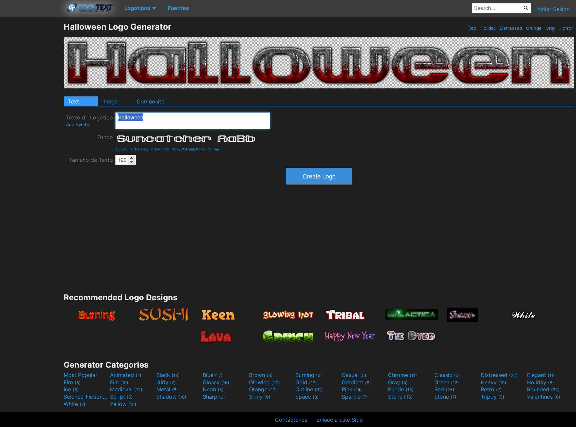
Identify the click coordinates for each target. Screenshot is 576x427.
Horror (566, 28)
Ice (71, 389)
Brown (261, 375)
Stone (445, 396)
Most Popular (80, 375)
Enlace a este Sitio (339, 419)
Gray (550, 28)
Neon (213, 389)
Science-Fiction (86, 396)
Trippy (492, 396)
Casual (354, 375)
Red (472, 28)
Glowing (264, 382)
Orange (263, 389)
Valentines (543, 396)
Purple (401, 389)
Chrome (402, 375)
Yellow (123, 404)
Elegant (541, 375)
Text (73, 101)
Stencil (400, 396)
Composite (150, 101)
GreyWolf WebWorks (188, 149)
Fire (72, 382)
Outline (213, 149)
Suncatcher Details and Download (142, 149)
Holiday (488, 28)
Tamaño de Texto (91, 159)
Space (307, 396)
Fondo (105, 137)
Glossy (216, 382)
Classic (447, 375)
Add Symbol (78, 124)
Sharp (214, 396)
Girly (166, 382)
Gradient (356, 382)
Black (168, 375)
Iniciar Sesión (553, 9)
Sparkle (355, 396)
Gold (306, 382)
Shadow (171, 396)
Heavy (493, 382)
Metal (167, 389)
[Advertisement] (31, 122)
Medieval (126, 389)
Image (110, 101)
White (74, 404)
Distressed (510, 28)
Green (446, 382)
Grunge (534, 28)
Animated (125, 375)
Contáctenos (291, 419)
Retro (491, 389)
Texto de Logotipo (89, 120)
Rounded (543, 389)
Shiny (259, 396)
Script (121, 396)
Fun (119, 382)
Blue (213, 375)
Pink (352, 389)
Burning (308, 375)
